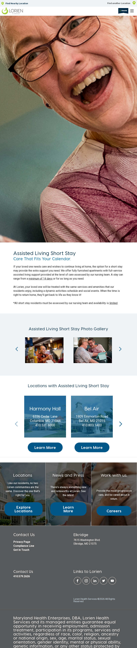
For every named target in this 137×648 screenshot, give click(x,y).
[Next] (120, 349)
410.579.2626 (21, 576)
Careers (114, 511)
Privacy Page (21, 541)
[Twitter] (104, 583)
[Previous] (16, 349)
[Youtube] (112, 583)
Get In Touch (21, 549)
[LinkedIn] (95, 583)
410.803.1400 (92, 425)
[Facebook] (78, 583)
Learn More (45, 447)
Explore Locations (24, 509)
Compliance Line (23, 545)
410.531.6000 (45, 425)
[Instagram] (86, 583)
